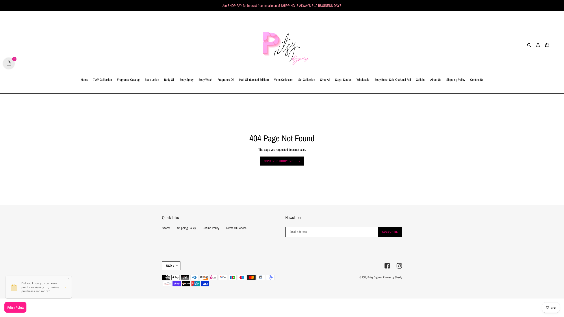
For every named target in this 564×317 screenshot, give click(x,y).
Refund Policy (210, 228)
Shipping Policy (186, 228)
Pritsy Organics (374, 277)
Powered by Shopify (392, 277)
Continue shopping (278, 161)
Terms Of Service (236, 228)
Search (166, 228)
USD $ (170, 265)
